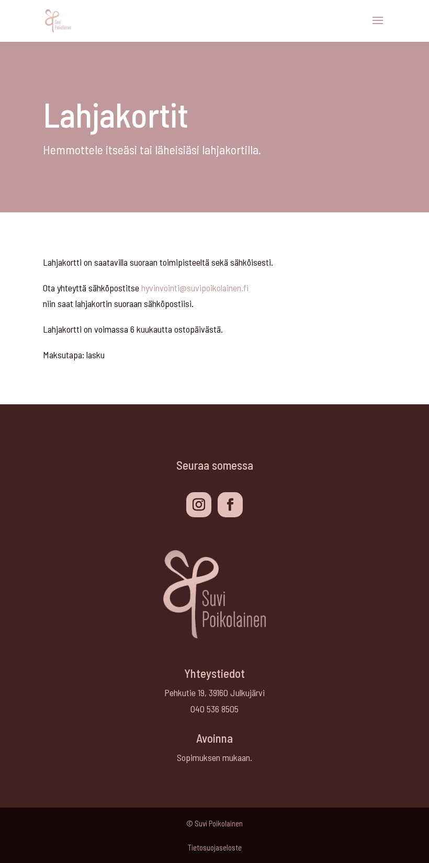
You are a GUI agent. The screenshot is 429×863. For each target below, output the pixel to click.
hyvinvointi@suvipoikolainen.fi (195, 287)
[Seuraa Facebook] (230, 504)
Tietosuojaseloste (215, 847)
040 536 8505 (214, 708)
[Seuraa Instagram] (198, 504)
